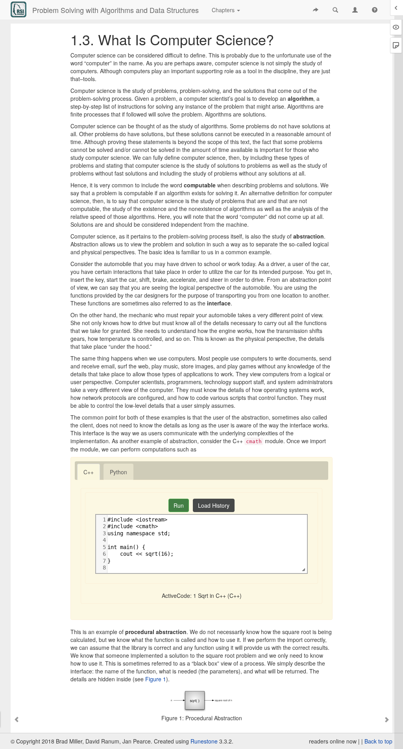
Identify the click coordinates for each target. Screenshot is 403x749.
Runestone (204, 741)
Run (179, 505)
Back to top (378, 741)
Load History (213, 505)
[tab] (88, 472)
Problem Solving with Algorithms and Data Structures (115, 10)
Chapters (224, 10)
